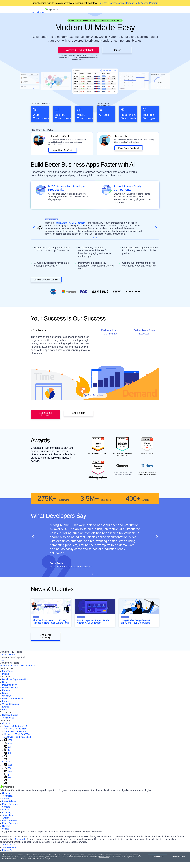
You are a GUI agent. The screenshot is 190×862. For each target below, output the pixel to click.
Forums (6, 690)
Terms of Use (8, 844)
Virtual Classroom (10, 704)
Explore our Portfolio (45, 414)
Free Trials (7, 671)
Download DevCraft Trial (78, 50)
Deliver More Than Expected (144, 332)
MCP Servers (116, 20)
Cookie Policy (104, 857)
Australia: (17, 737)
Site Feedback (9, 847)
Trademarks (20, 839)
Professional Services (12, 698)
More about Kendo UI (128, 148)
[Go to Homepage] (53, 12)
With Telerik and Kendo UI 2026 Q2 (91, 223)
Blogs (5, 693)
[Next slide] (156, 536)
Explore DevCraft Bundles (46, 280)
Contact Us (7, 723)
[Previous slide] (33, 536)
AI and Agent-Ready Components (128, 188)
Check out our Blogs (45, 636)
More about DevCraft (62, 150)
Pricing (5, 674)
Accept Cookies (158, 857)
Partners (6, 701)
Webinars (6, 696)
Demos (117, 50)
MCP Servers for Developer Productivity (67, 188)
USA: (15, 726)
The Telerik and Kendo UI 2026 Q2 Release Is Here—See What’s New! (51, 621)
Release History (10, 687)
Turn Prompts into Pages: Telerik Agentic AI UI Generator (93, 621)
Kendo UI (4, 660)
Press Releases (9, 801)
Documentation (9, 685)
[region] (95, 857)
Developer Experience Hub (15, 679)
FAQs (5, 709)
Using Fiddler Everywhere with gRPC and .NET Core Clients (136, 621)
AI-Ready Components (25, 665)
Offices (5, 809)
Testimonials (8, 718)
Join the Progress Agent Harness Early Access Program (128, 3)
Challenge (39, 330)
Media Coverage (10, 804)
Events (5, 707)
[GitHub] (5, 756)
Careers (6, 807)
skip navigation (37, 12)
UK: (15, 728)
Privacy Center (9, 850)
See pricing (78, 412)
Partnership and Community (110, 332)
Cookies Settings (178, 857)
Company (7, 793)
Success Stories (10, 715)
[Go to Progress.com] (7, 787)
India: (16, 731)
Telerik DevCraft (8, 654)
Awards (5, 798)
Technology (7, 796)
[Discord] (5, 759)
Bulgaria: (17, 734)
